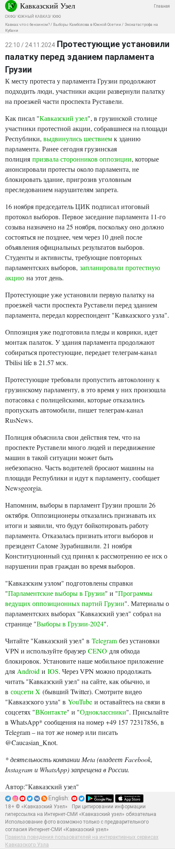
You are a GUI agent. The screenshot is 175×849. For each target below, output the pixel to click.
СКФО (10, 16)
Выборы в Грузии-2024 (70, 623)
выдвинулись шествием (77, 138)
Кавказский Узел (47, 5)
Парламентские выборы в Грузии (56, 593)
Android (28, 671)
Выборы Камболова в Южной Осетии (87, 24)
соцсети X (24, 691)
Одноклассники (103, 711)
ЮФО (56, 16)
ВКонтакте (51, 711)
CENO (96, 650)
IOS (52, 671)
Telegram (103, 640)
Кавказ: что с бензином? (27, 24)
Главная (162, 6)
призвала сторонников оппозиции (82, 158)
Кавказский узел (64, 118)
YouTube (80, 701)
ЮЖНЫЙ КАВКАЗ (33, 16)
